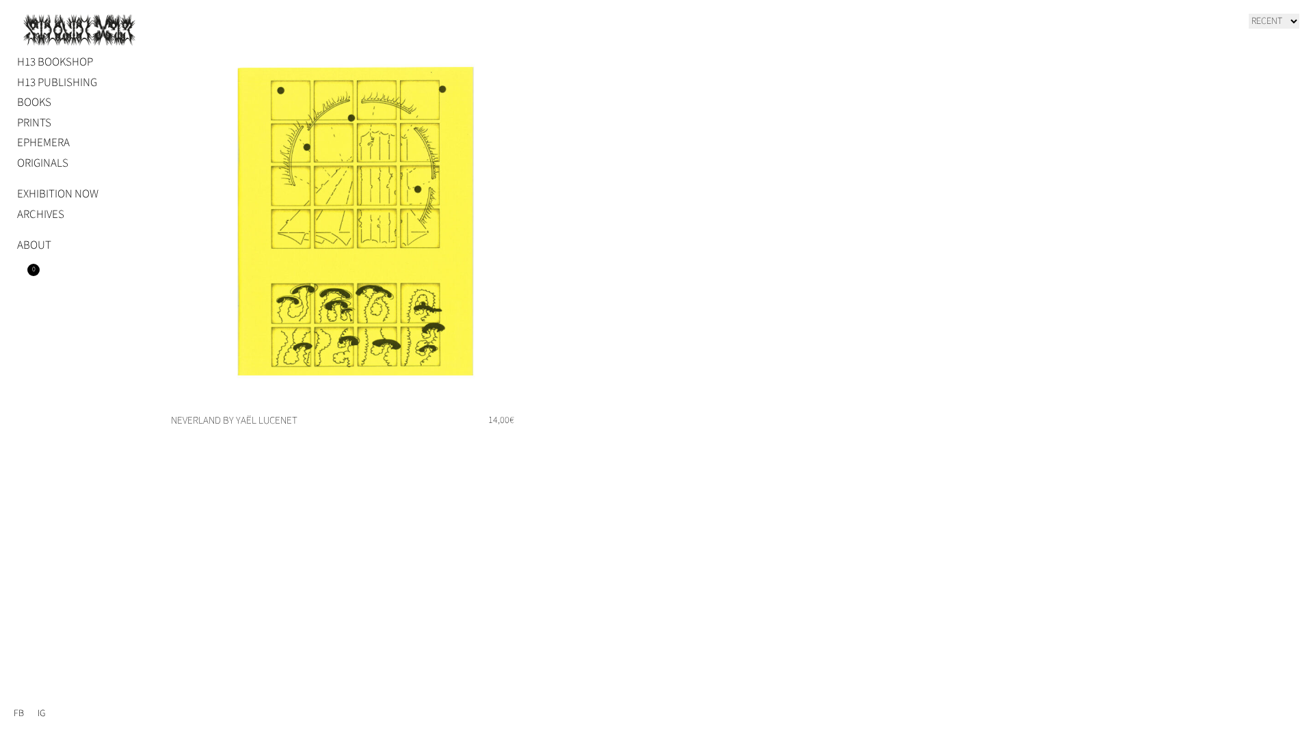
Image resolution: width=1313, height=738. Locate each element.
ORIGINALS (42, 163)
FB (19, 713)
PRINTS (34, 123)
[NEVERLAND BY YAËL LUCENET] (354, 221)
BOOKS (34, 102)
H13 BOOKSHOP (55, 62)
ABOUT (34, 245)
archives (40, 214)
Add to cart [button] (501, 442)
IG (41, 713)
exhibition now (57, 194)
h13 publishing (57, 82)
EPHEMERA (43, 143)
